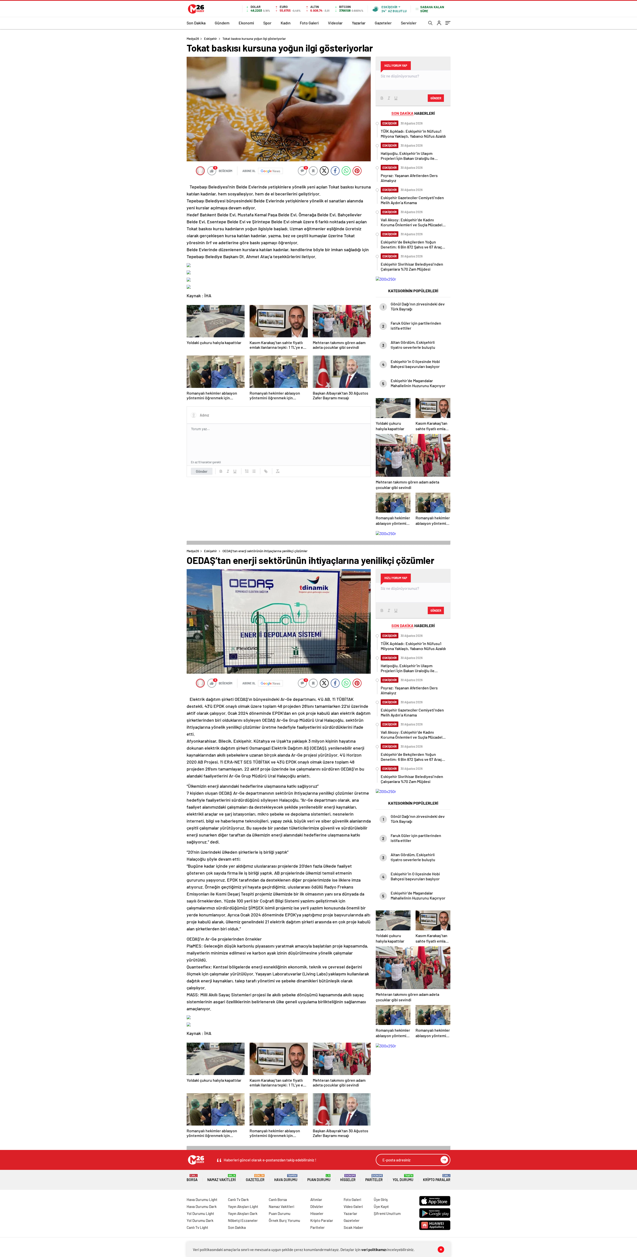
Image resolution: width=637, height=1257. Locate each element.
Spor (267, 22)
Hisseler (348, 1178)
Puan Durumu (318, 1178)
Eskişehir (210, 39)
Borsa (192, 1178)
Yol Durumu (403, 1178)
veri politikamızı (373, 1249)
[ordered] (246, 471)
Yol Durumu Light (200, 1213)
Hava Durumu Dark (202, 1206)
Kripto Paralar (436, 1178)
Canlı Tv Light (197, 1227)
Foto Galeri (309, 22)
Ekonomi (246, 22)
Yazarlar (359, 22)
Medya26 (193, 39)
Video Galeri (353, 1206)
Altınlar (316, 1199)
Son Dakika (196, 22)
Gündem (222, 22)
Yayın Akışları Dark (243, 1213)
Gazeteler (383, 22)
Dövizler (316, 1206)
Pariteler (374, 1178)
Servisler (409, 22)
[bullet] (253, 471)
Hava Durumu (285, 1178)
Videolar (335, 22)
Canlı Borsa (278, 1199)
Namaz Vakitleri (221, 1178)
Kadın (286, 22)
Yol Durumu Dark (200, 1220)
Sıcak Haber (353, 1227)
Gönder (202, 471)
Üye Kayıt (381, 1206)
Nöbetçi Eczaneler (243, 1220)
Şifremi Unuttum (387, 1213)
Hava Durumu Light (202, 1199)
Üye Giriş (381, 1199)
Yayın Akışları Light (243, 1206)
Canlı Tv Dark (238, 1199)
